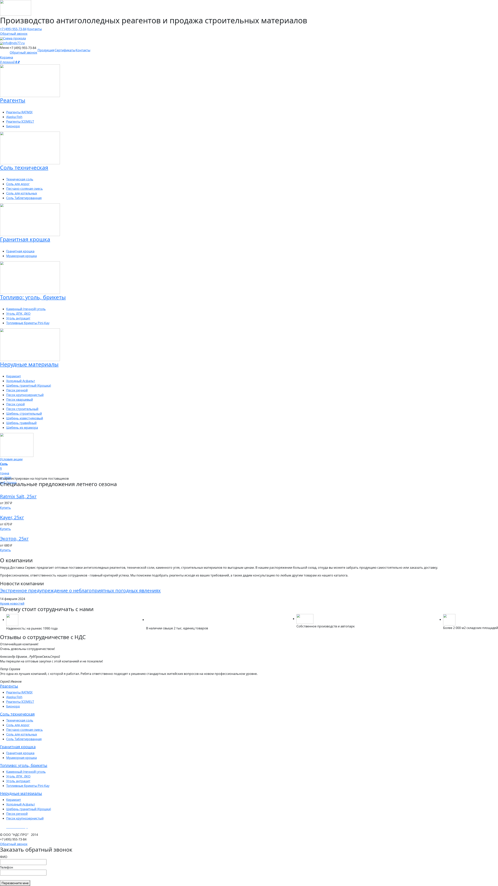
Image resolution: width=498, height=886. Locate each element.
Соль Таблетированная (24, 198)
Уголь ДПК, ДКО (18, 313)
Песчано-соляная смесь (24, 188)
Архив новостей (12, 603)
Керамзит (13, 376)
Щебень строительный (24, 413)
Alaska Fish (14, 117)
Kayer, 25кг (12, 517)
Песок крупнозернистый (25, 395)
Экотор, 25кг (14, 538)
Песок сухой (15, 404)
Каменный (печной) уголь (26, 309)
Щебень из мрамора (22, 427)
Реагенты (9, 686)
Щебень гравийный (21, 423)
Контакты (34, 29)
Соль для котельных (21, 193)
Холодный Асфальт (20, 381)
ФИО (3, 857)
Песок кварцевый (19, 399)
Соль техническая (17, 714)
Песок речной (17, 390)
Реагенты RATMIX (19, 112)
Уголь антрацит (18, 318)
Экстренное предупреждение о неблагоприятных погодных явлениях (80, 590)
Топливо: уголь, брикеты (23, 765)
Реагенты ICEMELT (20, 121)
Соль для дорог (18, 184)
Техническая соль (19, 179)
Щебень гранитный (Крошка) (28, 385)
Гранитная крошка (20, 251)
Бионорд (13, 126)
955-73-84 (13, 29)
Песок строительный (22, 409)
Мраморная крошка (21, 256)
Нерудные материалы (21, 793)
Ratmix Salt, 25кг (18, 496)
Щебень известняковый (24, 418)
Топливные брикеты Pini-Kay (27, 323)
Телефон (6, 867)
